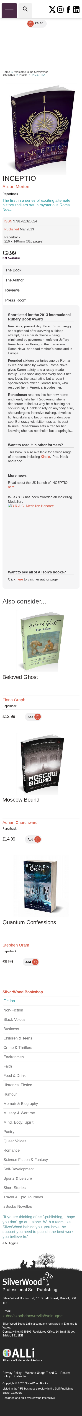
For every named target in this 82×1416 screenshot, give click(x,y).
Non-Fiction (13, 1010)
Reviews (12, 290)
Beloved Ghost (20, 677)
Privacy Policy (12, 1373)
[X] (52, 9)
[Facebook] (68, 9)
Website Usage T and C (41, 1373)
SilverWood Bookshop (23, 992)
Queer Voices (14, 1141)
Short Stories (14, 1188)
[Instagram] (60, 9)
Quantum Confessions (29, 922)
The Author (14, 280)
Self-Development (18, 1169)
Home (6, 72)
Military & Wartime (19, 1113)
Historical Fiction (17, 1085)
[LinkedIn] (76, 9)
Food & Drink (14, 1075)
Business (11, 1029)
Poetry (9, 1132)
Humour (10, 1094)
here (11, 487)
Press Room (15, 300)
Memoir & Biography (20, 1103)
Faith (7, 1066)
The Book (13, 270)
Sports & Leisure (17, 1178)
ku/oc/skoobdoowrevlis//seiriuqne (33, 1315)
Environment (14, 1057)
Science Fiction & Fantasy (25, 1160)
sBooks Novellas (17, 1206)
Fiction (23, 74)
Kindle (45, 457)
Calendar (20, 1376)
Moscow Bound (21, 800)
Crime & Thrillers (17, 1047)
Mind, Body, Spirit (18, 1122)
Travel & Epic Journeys (23, 1197)
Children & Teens (17, 1038)
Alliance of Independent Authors (22, 1360)
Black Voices (14, 1019)
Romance (11, 1150)
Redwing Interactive (42, 1398)
